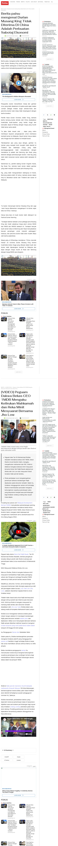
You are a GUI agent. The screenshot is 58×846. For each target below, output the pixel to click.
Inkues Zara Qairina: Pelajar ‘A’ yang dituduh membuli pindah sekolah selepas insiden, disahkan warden (12, 361)
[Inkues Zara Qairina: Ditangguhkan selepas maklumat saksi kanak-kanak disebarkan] (22, 319)
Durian (45, 124)
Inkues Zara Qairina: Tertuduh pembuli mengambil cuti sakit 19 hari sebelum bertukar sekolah (12, 324)
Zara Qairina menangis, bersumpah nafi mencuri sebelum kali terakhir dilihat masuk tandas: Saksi (30, 360)
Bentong (50, 119)
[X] (47, 114)
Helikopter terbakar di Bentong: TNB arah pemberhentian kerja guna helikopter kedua (49, 32)
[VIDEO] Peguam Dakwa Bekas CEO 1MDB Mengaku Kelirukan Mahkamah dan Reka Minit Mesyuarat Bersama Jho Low (49, 70)
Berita (45, 121)
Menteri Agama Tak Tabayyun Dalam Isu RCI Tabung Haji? (48, 100)
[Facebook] (43, 114)
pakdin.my (25, 36)
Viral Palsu (46, 126)
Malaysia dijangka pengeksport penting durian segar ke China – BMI (49, 25)
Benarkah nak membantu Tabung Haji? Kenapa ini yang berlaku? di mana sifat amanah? (49, 93)
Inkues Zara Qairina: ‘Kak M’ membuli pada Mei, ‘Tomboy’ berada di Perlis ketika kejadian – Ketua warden (12, 339)
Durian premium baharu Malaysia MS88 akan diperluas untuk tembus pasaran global (49, 47)
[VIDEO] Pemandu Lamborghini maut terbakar (48, 53)
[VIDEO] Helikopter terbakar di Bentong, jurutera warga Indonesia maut (48, 39)
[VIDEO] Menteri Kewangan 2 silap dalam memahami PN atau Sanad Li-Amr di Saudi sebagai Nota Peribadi (49, 80)
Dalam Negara (47, 122)
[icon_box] (6, 316)
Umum (50, 124)
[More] (54, 114)
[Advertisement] (18, 193)
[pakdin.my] (21, 36)
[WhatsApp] (50, 114)
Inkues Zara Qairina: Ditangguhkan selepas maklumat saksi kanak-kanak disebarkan (30, 323)
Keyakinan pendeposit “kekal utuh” (49, 86)
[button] (52, 2)
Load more (18, 372)
